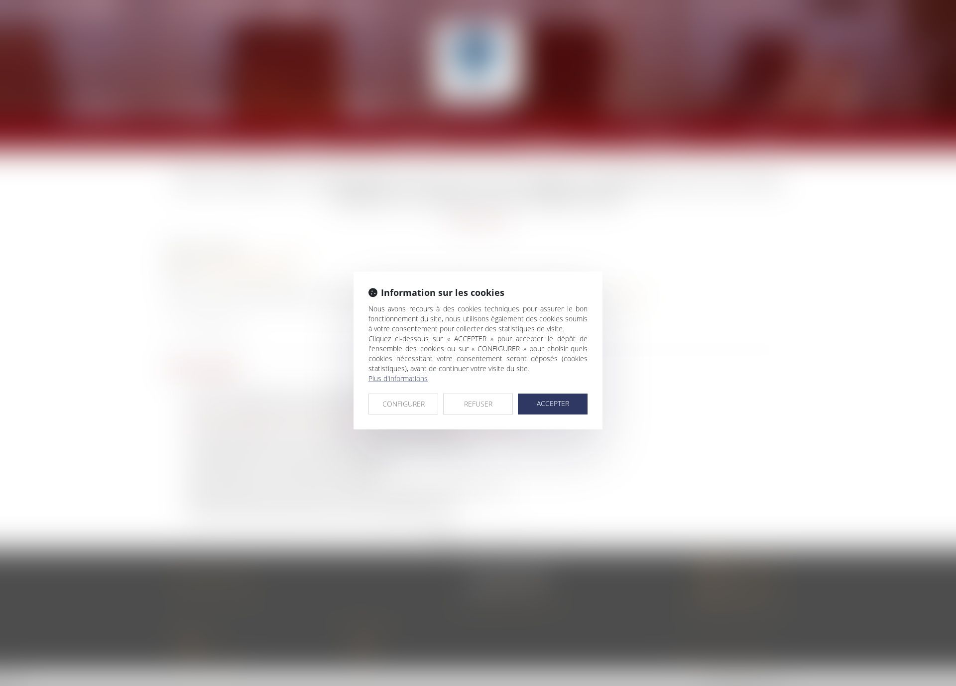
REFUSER (478, 404)
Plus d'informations (398, 378)
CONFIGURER (403, 404)
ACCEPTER (553, 403)
